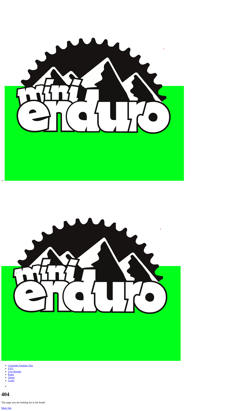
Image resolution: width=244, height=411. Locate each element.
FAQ (10, 368)
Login (11, 380)
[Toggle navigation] (2, 180)
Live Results (14, 371)
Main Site (6, 408)
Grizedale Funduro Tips (20, 365)
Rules (11, 374)
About (11, 377)
